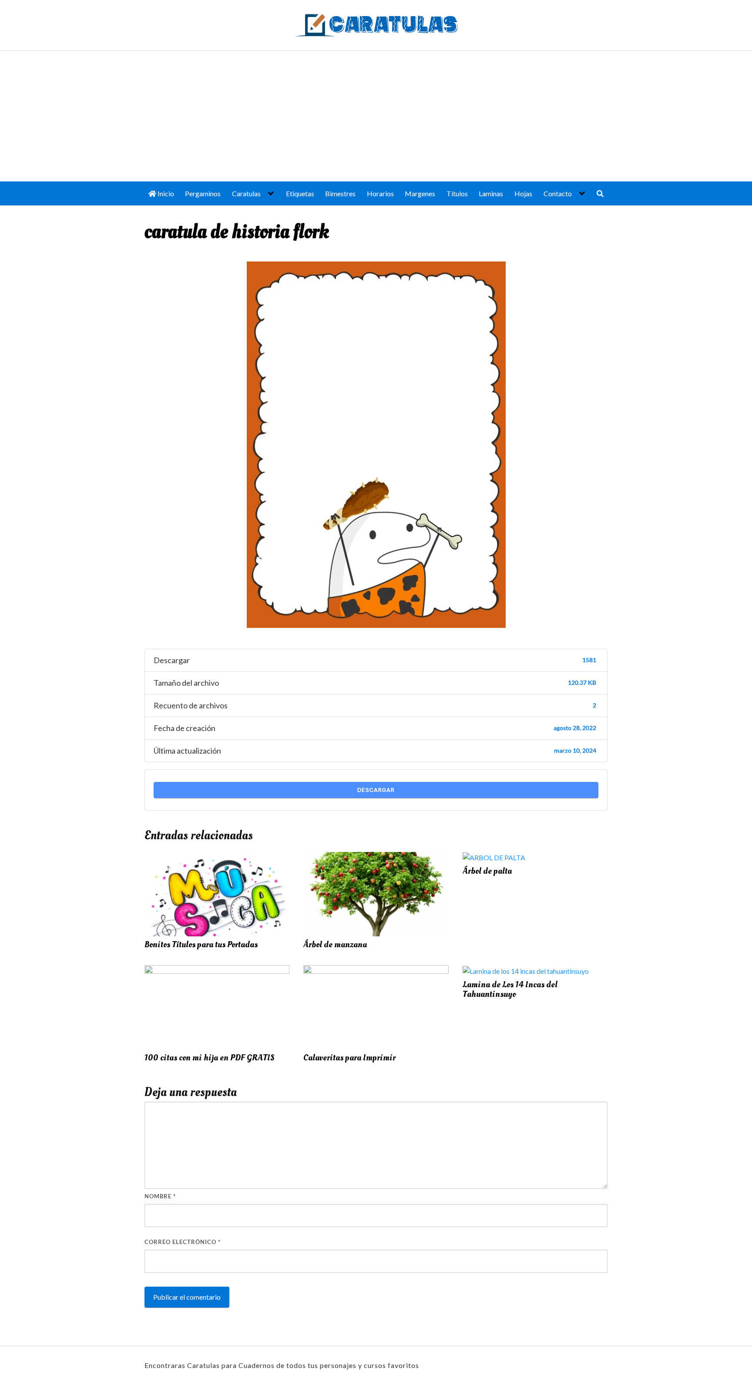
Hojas (523, 193)
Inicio (165, 193)
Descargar (376, 790)
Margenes (420, 193)
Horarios (380, 193)
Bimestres (340, 193)
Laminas (491, 193)
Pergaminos (203, 193)
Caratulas (246, 193)
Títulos (457, 193)
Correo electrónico (182, 1241)
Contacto (558, 193)
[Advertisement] (376, 116)
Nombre (160, 1196)
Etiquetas (300, 193)
